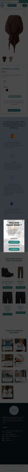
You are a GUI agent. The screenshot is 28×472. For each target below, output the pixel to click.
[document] (14, 236)
